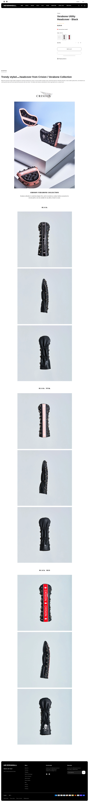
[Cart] (84, 5)
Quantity (59, 42)
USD (83, 1)
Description (4, 70)
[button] (69, 53)
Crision (58, 13)
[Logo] (10, 6)
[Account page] (81, 5)
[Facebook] (7, 1)
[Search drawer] (78, 5)
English (77, 1)
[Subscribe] (83, 772)
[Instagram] (4, 1)
